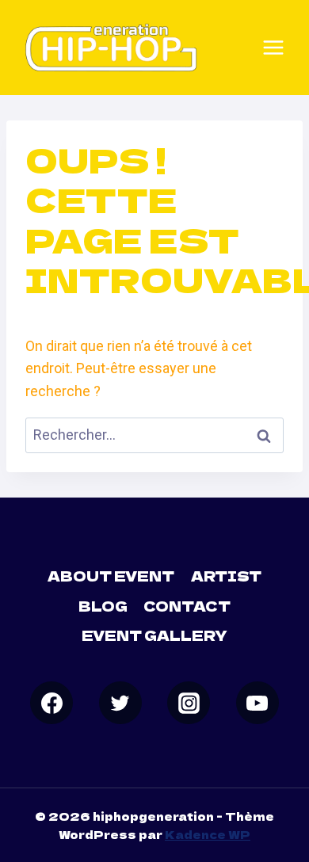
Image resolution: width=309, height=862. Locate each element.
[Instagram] (188, 702)
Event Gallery (154, 635)
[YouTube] (257, 702)
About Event (111, 575)
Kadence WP (207, 834)
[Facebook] (51, 702)
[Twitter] (120, 702)
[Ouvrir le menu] (273, 47)
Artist (226, 575)
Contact (187, 606)
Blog (103, 606)
